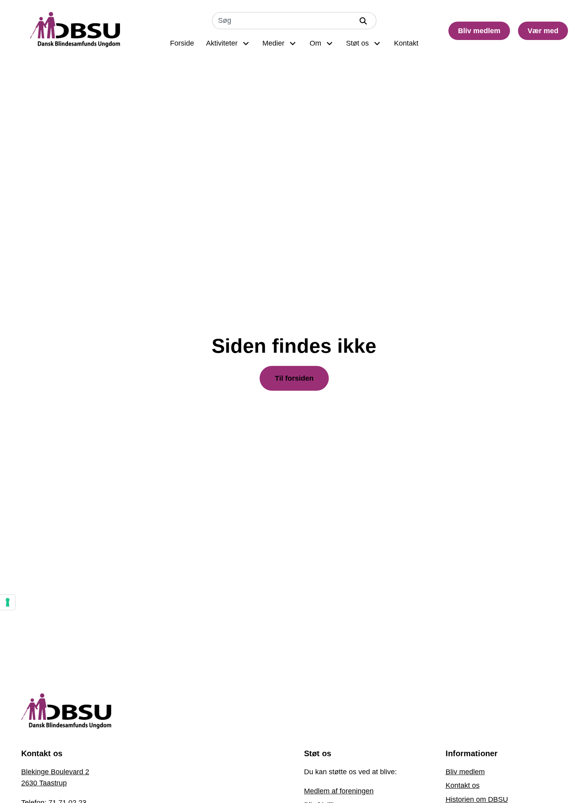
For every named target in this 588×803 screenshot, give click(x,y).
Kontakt (406, 43)
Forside (182, 43)
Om (315, 43)
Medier (273, 43)
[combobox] (283, 20)
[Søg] (365, 20)
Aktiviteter (222, 43)
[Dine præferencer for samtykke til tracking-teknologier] (7, 602)
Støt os (357, 43)
